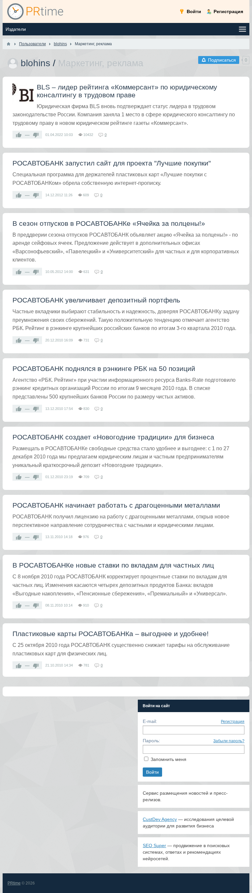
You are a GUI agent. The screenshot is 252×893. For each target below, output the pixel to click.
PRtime (14, 883)
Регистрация (232, 721)
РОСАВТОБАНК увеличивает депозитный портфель (96, 300)
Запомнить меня (168, 759)
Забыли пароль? (228, 741)
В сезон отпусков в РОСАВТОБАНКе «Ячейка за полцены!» (108, 223)
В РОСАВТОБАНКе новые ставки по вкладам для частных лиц (113, 565)
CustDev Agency (160, 819)
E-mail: (150, 721)
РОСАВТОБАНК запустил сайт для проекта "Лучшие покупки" (111, 163)
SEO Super (154, 845)
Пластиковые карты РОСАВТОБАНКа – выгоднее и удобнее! (110, 633)
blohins (35, 63)
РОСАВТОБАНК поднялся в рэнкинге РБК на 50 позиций (103, 368)
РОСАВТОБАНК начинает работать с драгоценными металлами (116, 505)
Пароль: (151, 740)
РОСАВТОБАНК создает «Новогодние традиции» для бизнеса (113, 437)
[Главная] (8, 44)
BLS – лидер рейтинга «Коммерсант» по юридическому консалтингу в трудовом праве (127, 91)
